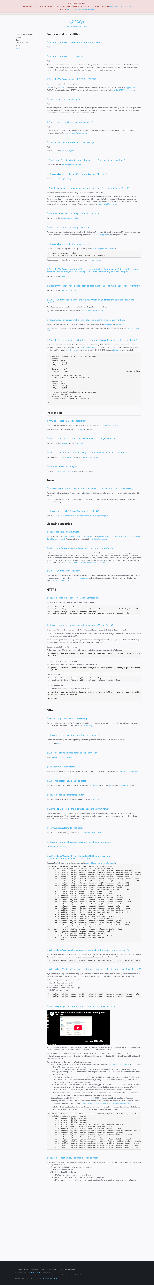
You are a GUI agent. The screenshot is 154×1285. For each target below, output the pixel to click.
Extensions (120, 324)
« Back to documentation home (77, 26)
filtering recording (64, 179)
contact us (80, 429)
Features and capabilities (69, 218)
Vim (110, 785)
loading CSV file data (68, 290)
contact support (95, 260)
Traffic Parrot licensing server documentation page (87, 562)
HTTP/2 (62, 88)
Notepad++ (94, 785)
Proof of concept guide (89, 457)
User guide (109, 324)
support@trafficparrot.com (76, 133)
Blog (26, 1269)
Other (18, 48)
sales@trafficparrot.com (99, 539)
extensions (64, 276)
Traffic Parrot (35, 1273)
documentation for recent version (80, 9)
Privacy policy (52, 1269)
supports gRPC (131, 88)
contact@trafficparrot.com (48, 1278)
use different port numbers (120, 1064)
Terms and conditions (67, 1269)
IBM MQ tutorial (71, 350)
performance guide (67, 151)
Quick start (79, 443)
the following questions (80, 578)
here (59, 743)
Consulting (34, 1269)
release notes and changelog (62, 757)
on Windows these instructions (121, 1103)
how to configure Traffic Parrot (103, 249)
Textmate (124, 785)
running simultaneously (58, 847)
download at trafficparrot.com (120, 6)
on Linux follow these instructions (93, 1103)
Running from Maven (63, 471)
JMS (78, 726)
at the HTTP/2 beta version (124, 90)
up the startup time (101, 235)
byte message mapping (88, 347)
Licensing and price (22, 43)
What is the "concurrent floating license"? (79, 536)
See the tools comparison (129, 771)
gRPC (49, 88)
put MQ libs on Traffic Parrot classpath (100, 863)
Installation (20, 37)
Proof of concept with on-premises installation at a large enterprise (83, 516)
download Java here (112, 425)
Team (18, 40)
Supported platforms (67, 457)
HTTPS (18, 45)
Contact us (117, 350)
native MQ (88, 726)
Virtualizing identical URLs (71, 165)
